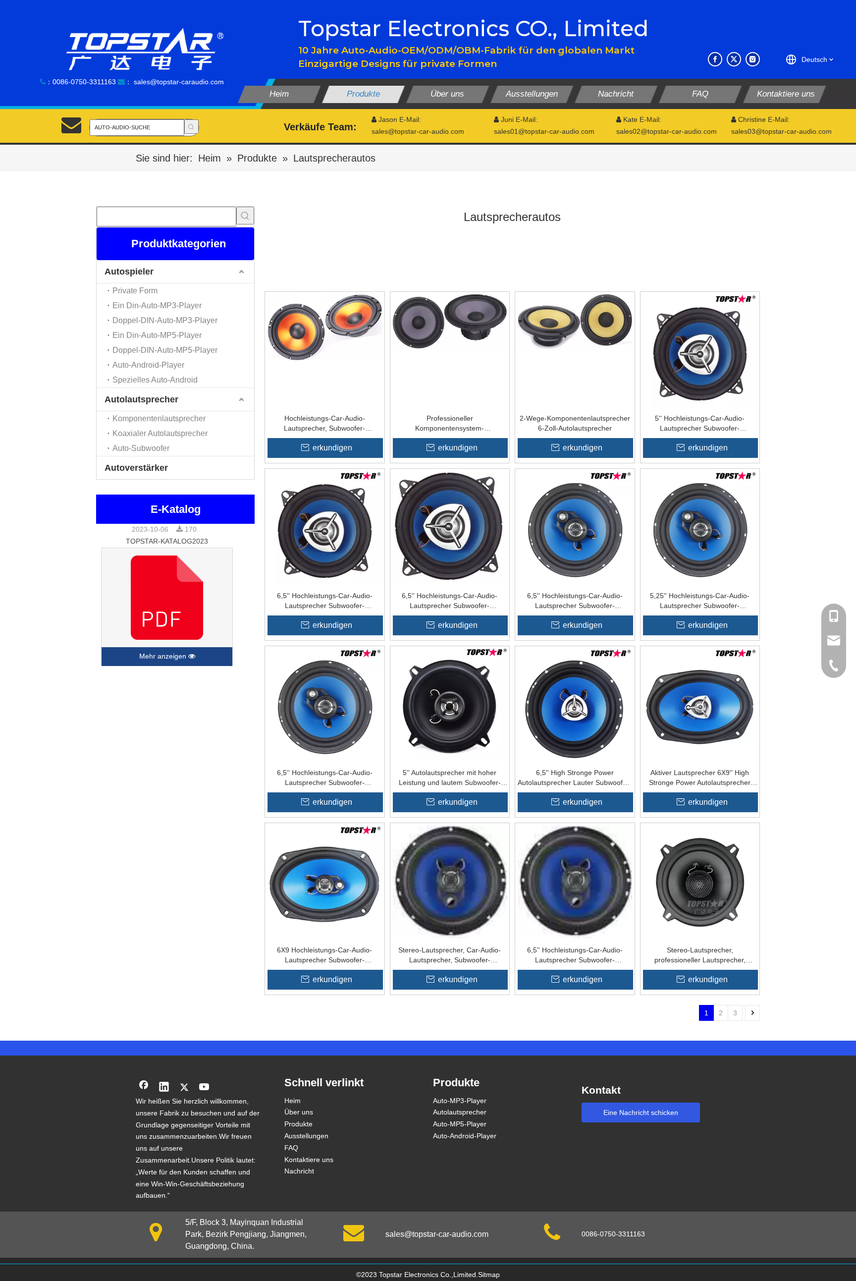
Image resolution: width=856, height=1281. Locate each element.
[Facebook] (715, 59)
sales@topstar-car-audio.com (436, 1234)
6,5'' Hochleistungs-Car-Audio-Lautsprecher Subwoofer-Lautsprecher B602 (325, 601)
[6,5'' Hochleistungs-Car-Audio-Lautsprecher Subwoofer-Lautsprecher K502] (575, 881)
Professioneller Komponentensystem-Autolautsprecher (449, 423)
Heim (292, 1101)
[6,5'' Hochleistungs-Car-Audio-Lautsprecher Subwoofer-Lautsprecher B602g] (450, 526)
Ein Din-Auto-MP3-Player (157, 305)
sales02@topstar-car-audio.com (666, 131)
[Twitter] (734, 59)
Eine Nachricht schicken (640, 1112)
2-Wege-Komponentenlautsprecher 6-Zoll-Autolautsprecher (575, 423)
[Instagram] (753, 59)
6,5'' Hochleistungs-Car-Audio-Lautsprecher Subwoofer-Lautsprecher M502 (575, 601)
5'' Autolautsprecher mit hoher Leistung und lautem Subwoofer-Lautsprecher (450, 778)
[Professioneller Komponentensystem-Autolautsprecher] (450, 321)
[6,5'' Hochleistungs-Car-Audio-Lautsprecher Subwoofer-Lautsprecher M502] (575, 528)
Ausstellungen (306, 1136)
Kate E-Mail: (638, 119)
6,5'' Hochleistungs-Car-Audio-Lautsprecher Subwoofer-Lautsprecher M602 (325, 778)
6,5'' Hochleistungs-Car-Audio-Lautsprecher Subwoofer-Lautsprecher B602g (449, 601)
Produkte (298, 1124)
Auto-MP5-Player (459, 1124)
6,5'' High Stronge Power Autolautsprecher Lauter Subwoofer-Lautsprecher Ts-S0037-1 (575, 778)
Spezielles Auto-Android (155, 380)
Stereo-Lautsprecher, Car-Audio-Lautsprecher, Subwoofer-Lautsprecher (449, 955)
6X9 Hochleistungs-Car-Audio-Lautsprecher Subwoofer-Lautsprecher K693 (324, 955)
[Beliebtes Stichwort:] (191, 126)
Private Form (135, 290)
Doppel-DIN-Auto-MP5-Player (164, 350)
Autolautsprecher (141, 399)
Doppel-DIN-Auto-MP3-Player (164, 320)
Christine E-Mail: (760, 119)
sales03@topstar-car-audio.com (781, 131)
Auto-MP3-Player (459, 1101)
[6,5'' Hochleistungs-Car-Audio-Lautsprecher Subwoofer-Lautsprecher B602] (325, 528)
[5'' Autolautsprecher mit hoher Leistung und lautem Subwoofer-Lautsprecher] (450, 705)
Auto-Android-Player (148, 365)
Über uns (298, 1112)
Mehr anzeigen (163, 656)
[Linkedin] (164, 1088)
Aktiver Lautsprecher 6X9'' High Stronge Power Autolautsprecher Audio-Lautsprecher (699, 778)
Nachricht (299, 1171)
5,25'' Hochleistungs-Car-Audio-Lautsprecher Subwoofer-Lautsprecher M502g (699, 601)
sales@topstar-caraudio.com (179, 82)
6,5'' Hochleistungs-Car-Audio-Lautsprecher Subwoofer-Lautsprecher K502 (575, 955)
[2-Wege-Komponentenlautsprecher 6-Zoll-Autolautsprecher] (575, 321)
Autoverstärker (136, 468)
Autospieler (129, 272)
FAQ (291, 1148)
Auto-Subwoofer (140, 448)
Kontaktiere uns (308, 1160)
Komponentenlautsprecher (159, 418)
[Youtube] (205, 1088)
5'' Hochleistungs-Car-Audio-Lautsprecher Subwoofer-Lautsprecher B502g (700, 423)
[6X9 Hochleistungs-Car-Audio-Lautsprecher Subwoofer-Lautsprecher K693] (325, 882)
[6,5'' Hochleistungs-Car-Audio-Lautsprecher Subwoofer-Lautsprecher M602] (325, 705)
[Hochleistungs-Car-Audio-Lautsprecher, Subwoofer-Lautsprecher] (325, 327)
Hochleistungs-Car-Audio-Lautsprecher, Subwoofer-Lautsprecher (324, 423)
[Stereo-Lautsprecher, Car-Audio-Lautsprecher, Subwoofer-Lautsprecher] (450, 881)
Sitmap (489, 1275)
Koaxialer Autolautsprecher (160, 433)
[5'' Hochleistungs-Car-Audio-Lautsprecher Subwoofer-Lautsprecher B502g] (700, 351)
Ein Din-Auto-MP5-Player (157, 335)
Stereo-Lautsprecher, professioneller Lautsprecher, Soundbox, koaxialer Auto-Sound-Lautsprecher (699, 955)
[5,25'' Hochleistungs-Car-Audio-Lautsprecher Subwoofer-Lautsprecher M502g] (700, 528)
